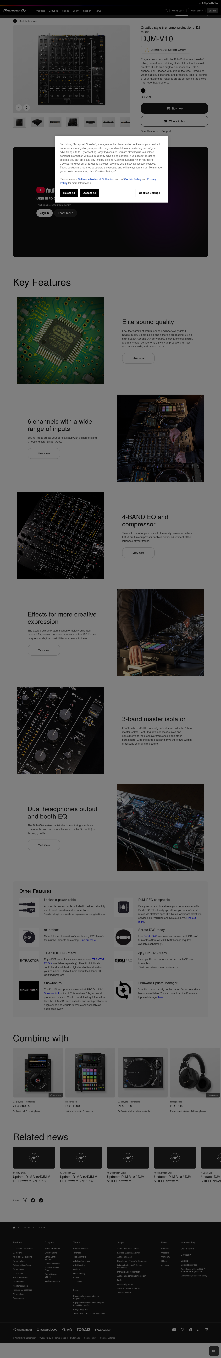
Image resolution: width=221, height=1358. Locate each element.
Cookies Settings (149, 193)
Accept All (89, 193)
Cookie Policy (132, 179)
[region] (111, 169)
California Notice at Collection (96, 179)
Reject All (69, 193)
